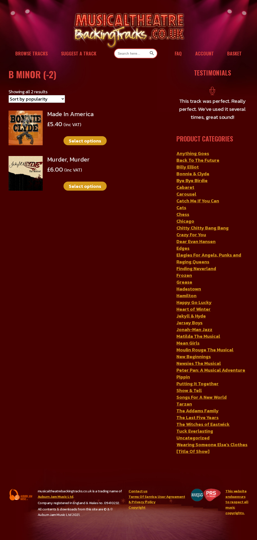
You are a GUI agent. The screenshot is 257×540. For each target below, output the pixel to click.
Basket (234, 53)
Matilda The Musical (198, 336)
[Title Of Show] (193, 451)
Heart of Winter (193, 309)
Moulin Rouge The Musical (204, 349)
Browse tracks (31, 53)
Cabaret (185, 187)
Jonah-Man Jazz (194, 329)
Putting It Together (197, 383)
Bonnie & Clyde (192, 173)
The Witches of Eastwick (203, 424)
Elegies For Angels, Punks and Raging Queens (208, 258)
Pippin (183, 376)
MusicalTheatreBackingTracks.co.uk (128, 30)
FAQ (178, 53)
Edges (182, 248)
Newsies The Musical (198, 363)
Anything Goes (192, 153)
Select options (85, 140)
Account (204, 53)
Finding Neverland (196, 268)
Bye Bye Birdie (192, 180)
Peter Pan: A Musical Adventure (210, 370)
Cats (181, 207)
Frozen (184, 275)
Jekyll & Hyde (191, 316)
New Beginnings (193, 356)
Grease (184, 282)
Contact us (137, 491)
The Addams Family (197, 410)
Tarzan (184, 404)
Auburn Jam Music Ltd (55, 496)
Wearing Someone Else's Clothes (211, 444)
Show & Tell (189, 390)
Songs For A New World (201, 397)
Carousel (186, 194)
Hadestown (188, 288)
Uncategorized (193, 437)
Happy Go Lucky (194, 302)
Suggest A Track (78, 53)
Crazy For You (191, 234)
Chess (182, 214)
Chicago (185, 221)
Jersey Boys (189, 322)
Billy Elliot (187, 167)
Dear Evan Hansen (196, 241)
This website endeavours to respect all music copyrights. (236, 501)
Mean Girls (188, 343)
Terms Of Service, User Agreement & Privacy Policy (156, 499)
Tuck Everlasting (194, 431)
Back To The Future (197, 160)
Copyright (137, 507)
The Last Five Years (197, 417)
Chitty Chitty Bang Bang (202, 227)
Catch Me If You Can (197, 200)
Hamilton (186, 295)
